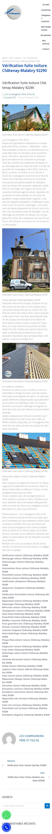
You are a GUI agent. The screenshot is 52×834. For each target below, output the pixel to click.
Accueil (5, 58)
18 (24, 58)
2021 (12, 58)
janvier (18, 58)
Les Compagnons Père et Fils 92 (20, 94)
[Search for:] (22, 805)
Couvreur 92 (32, 58)
